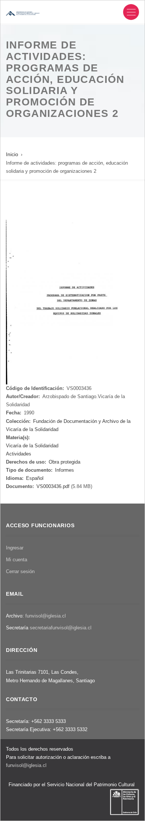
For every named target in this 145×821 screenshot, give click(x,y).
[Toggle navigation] (131, 12)
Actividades (18, 454)
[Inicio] (22, 13)
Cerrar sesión (20, 571)
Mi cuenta (16, 559)
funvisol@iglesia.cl (45, 616)
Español (35, 478)
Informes (64, 470)
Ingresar (14, 548)
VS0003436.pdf (53, 486)
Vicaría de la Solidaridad (32, 445)
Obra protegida (64, 462)
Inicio (12, 154)
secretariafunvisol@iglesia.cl (60, 627)
